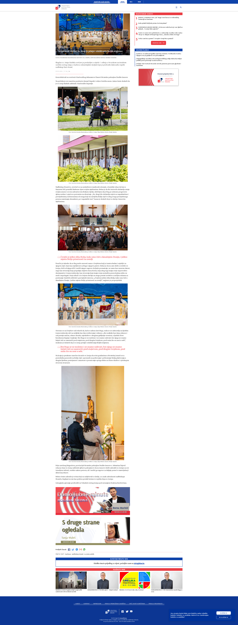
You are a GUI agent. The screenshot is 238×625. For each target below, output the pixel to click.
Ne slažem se (223, 617)
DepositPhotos (123, 618)
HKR (139, 2)
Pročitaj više (157, 43)
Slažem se (223, 613)
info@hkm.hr (139, 563)
